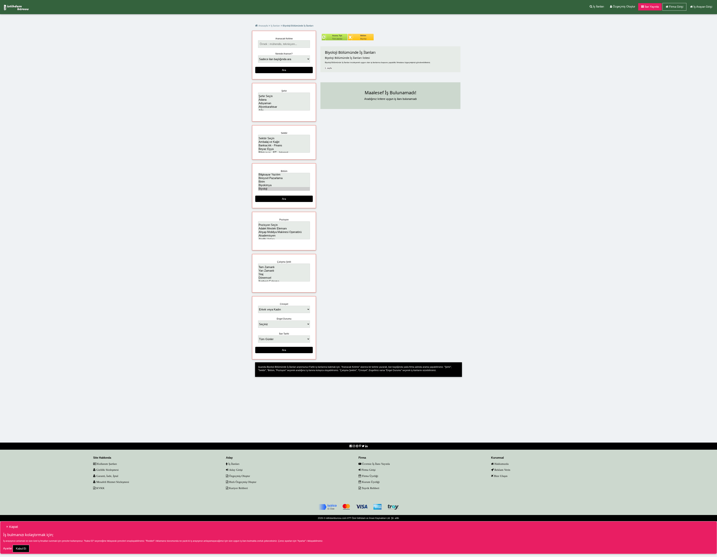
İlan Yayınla (651, 6)
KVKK (100, 488)
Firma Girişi (676, 6)
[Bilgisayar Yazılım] (284, 174)
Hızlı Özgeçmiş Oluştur (242, 481)
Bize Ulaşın (500, 475)
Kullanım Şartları (106, 463)
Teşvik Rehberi (370, 488)
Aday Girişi (235, 469)
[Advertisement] (358, 412)
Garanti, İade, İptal (107, 475)
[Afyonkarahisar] (284, 107)
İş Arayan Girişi (702, 6)
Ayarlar (7, 548)
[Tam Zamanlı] (284, 267)
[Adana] (284, 100)
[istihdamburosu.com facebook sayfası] (351, 446)
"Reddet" (149, 541)
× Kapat (12, 527)
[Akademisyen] (284, 235)
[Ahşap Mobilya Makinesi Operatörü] (284, 232)
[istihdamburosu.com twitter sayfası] (363, 446)
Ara (284, 70)
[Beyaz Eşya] (284, 149)
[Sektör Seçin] (284, 138)
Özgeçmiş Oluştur (623, 6)
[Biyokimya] (284, 185)
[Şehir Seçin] (284, 96)
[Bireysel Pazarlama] (284, 178)
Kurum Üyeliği (370, 481)
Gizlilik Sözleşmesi (107, 469)
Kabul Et (21, 548)
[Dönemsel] (284, 278)
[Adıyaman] (284, 103)
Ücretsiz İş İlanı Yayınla (375, 463)
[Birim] (284, 181)
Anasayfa (263, 25)
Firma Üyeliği (369, 475)
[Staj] (284, 274)
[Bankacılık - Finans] (284, 145)
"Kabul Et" (89, 541)
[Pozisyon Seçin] (284, 225)
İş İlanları (598, 6)
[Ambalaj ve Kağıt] (284, 142)
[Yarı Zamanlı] (284, 271)
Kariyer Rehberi (238, 488)
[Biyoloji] (284, 189)
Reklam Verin (502, 469)
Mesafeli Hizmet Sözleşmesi (112, 481)
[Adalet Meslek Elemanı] (284, 228)
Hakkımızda (501, 463)
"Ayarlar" (301, 541)
